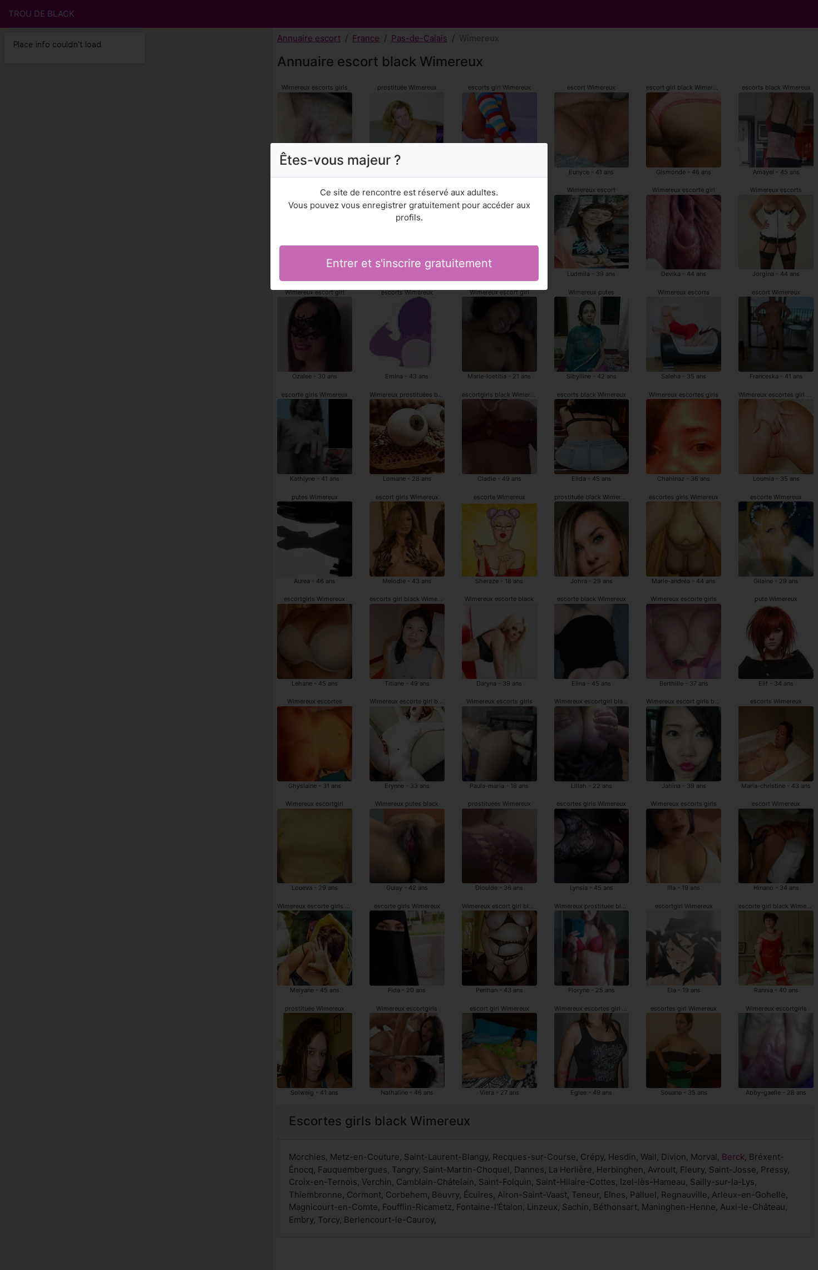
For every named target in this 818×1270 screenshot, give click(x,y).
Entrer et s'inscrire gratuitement (409, 263)
